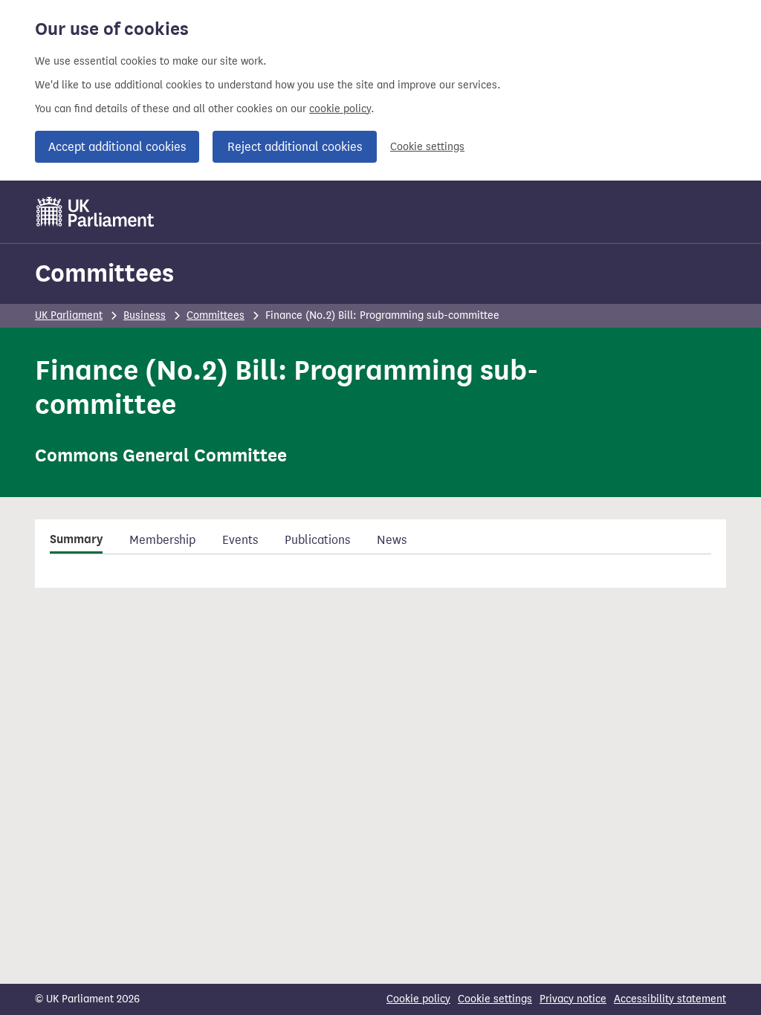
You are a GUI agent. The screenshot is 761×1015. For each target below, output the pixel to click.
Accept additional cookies (117, 147)
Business (144, 315)
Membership (162, 540)
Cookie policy (418, 999)
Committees (104, 273)
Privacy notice (573, 999)
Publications (317, 540)
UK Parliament (69, 315)
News (392, 540)
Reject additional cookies (294, 147)
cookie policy (340, 109)
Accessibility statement (670, 999)
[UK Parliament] (95, 211)
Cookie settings (427, 146)
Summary (76, 539)
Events (240, 540)
